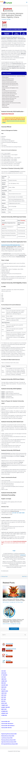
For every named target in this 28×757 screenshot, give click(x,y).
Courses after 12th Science (7, 723)
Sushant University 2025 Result (8, 99)
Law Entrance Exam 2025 (6, 737)
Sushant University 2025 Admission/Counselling (11, 102)
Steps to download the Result (7, 101)
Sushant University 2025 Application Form (10, 84)
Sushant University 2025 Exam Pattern (9, 93)
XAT (17, 512)
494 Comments (6, 602)
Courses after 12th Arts (6, 727)
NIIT (7, 654)
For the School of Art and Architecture (9, 90)
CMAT (20, 512)
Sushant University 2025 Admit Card (9, 98)
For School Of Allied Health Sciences (9, 92)
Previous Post (4, 576)
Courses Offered (5, 77)
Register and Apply (5, 104)
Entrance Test (4, 105)
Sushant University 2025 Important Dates (10, 83)
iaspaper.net (23, 554)
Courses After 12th (5, 721)
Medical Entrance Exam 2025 (7, 735)
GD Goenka (23, 33)
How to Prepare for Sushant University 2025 (10, 96)
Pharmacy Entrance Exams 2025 (8, 739)
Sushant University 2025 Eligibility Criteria (10, 87)
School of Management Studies (8, 78)
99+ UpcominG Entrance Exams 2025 (9, 743)
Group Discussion (5, 107)
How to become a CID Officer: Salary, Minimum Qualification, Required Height (14, 599)
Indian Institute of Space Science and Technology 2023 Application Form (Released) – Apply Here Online (13, 621)
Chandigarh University (6, 33)
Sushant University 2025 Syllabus (8, 95)
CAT (13, 512)
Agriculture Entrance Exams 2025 (8, 741)
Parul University (16, 33)
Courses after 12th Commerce (7, 725)
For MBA (3, 89)
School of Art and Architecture (8, 80)
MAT (15, 512)
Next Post (24, 576)
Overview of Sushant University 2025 (9, 81)
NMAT (23, 512)
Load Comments (14, 628)
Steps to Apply (5, 86)
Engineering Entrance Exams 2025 (9, 733)
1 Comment (3, 19)
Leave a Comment (6, 623)
